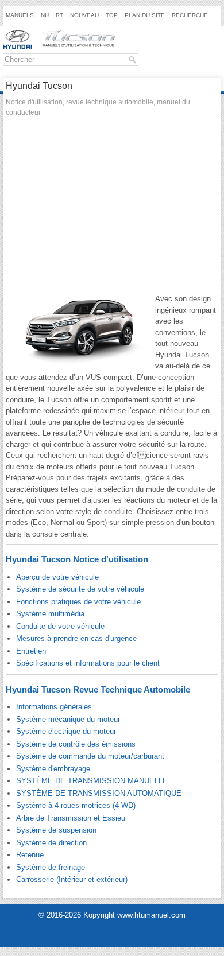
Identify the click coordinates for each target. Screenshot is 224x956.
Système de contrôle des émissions (76, 744)
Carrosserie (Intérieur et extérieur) (72, 879)
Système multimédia (50, 613)
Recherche (190, 15)
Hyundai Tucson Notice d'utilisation (77, 559)
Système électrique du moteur (66, 731)
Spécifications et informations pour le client (88, 663)
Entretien (31, 651)
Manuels (20, 15)
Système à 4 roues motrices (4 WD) (76, 805)
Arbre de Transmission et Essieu (70, 818)
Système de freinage (50, 867)
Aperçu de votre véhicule (57, 577)
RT (59, 15)
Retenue (30, 854)
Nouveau (84, 15)
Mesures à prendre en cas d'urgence (76, 638)
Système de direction (51, 842)
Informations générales (54, 706)
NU (45, 15)
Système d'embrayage (53, 768)
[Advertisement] (112, 208)
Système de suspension (56, 830)
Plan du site (145, 15)
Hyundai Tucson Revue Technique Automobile (98, 689)
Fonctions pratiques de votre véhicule (78, 601)
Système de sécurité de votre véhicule (80, 589)
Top (112, 15)
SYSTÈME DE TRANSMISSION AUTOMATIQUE (98, 793)
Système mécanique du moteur (68, 719)
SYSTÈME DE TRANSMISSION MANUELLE (92, 780)
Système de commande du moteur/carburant (90, 756)
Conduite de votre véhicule (60, 626)
